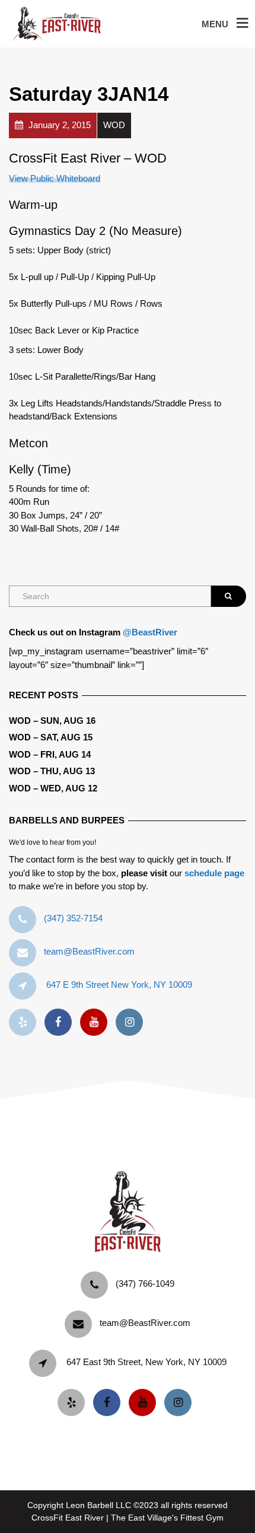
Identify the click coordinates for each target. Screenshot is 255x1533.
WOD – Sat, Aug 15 (51, 737)
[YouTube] (96, 1022)
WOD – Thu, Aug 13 (52, 771)
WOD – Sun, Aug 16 (52, 720)
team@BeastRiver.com (89, 951)
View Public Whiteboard (54, 178)
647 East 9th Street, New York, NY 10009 (146, 1362)
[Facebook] (61, 1022)
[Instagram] (132, 1022)
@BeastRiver (150, 632)
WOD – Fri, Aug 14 (50, 754)
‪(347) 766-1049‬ (145, 1283)
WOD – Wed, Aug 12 (53, 788)
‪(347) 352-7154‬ (73, 918)
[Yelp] (25, 1022)
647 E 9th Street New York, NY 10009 (119, 984)
